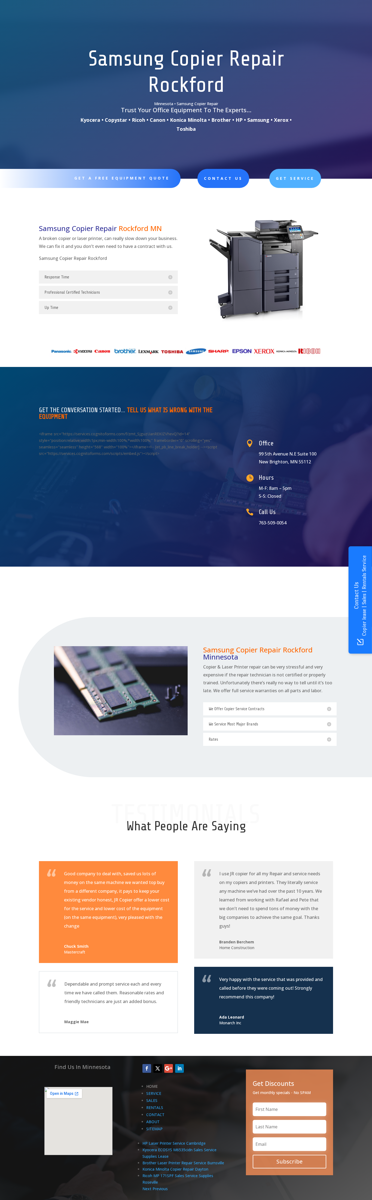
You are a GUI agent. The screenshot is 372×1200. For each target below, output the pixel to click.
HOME (152, 1086)
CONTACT (155, 1114)
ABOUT (153, 1121)
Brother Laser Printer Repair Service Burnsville (183, 1162)
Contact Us (223, 178)
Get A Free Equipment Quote (122, 178)
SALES (151, 1100)
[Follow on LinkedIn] (179, 1068)
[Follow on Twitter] (157, 1068)
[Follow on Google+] (168, 1068)
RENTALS (154, 1107)
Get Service (295, 178)
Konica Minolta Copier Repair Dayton (175, 1169)
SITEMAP (154, 1128)
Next (146, 1188)
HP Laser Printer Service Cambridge (174, 1143)
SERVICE (153, 1093)
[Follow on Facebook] (146, 1068)
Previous (160, 1188)
